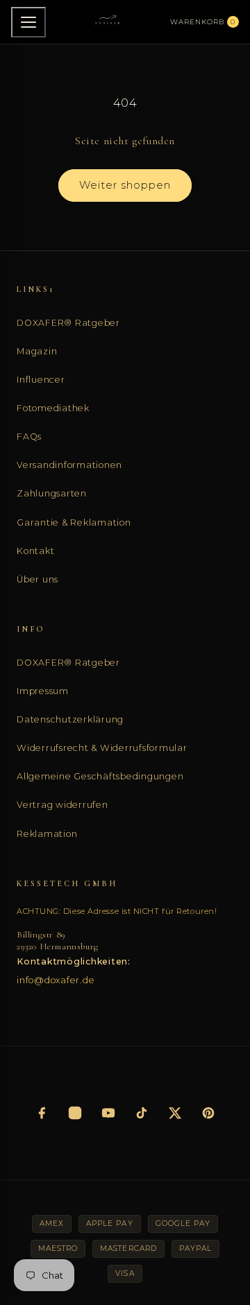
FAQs (29, 436)
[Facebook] (42, 1113)
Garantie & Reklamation (74, 522)
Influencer (41, 379)
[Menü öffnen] (28, 22)
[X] (175, 1113)
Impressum (43, 691)
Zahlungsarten (52, 493)
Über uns (37, 579)
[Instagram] (75, 1113)
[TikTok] (142, 1113)
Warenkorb (202, 21)
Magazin (37, 351)
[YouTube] (108, 1113)
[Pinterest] (208, 1113)
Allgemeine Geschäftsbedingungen (100, 776)
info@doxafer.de (55, 980)
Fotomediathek (53, 408)
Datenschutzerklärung (70, 719)
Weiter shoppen (125, 184)
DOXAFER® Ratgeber (68, 323)
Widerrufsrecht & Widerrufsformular (102, 748)
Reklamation (47, 834)
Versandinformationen (69, 465)
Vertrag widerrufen (62, 805)
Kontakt (35, 551)
